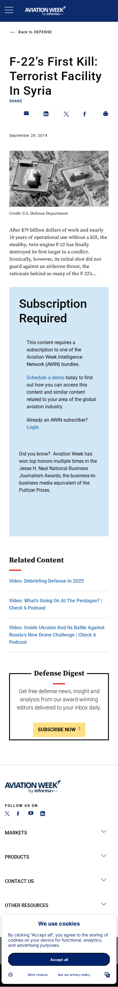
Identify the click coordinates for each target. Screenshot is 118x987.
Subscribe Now (57, 729)
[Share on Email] (26, 115)
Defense (43, 32)
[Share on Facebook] (86, 115)
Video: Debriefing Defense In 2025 (46, 581)
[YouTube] (30, 814)
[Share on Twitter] (66, 115)
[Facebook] (19, 814)
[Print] (106, 115)
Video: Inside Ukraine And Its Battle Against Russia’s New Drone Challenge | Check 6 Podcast (56, 635)
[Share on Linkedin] (46, 115)
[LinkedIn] (42, 814)
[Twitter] (7, 814)
